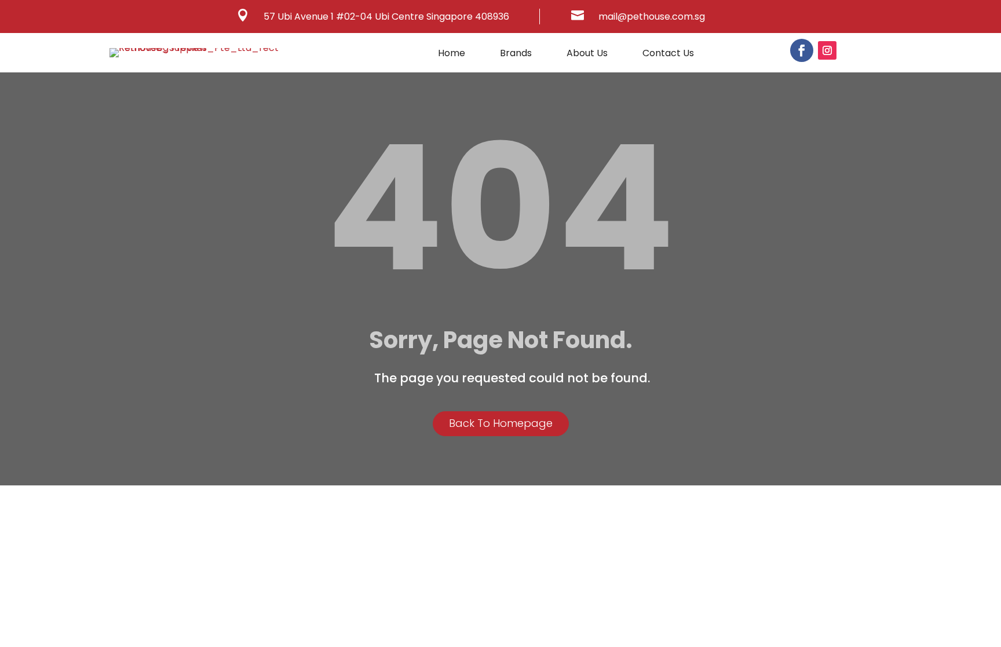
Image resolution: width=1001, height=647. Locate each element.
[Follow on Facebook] (801, 50)
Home (451, 54)
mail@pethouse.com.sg (651, 16)
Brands (516, 54)
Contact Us (668, 54)
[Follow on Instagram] (827, 50)
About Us (587, 54)
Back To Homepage (501, 423)
